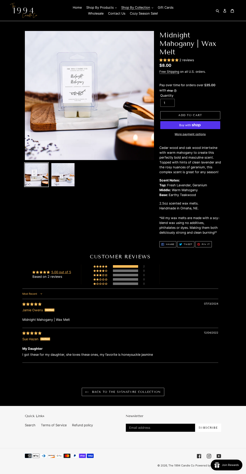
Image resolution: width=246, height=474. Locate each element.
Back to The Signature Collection (126, 392)
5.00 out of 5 (61, 272)
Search (30, 425)
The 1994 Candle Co (181, 465)
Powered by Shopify (208, 465)
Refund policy (82, 425)
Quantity (166, 95)
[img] (31, 304)
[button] (169, 60)
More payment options (190, 134)
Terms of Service (54, 425)
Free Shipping (169, 71)
